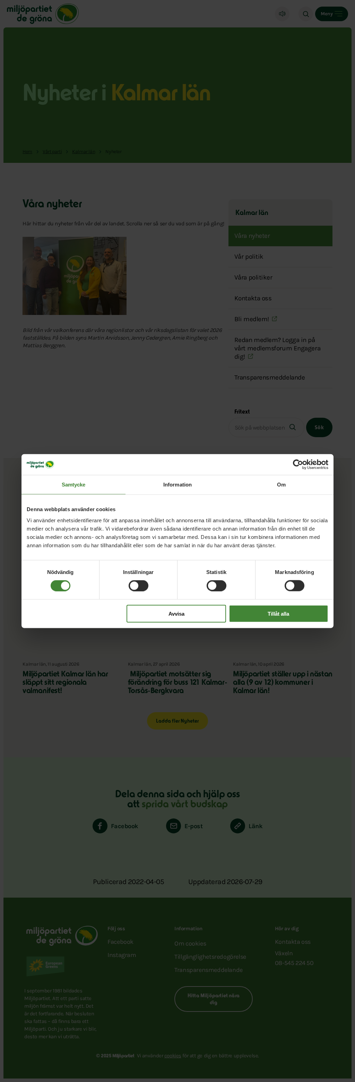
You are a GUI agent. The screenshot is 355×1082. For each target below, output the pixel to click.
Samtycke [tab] (74, 485)
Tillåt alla (278, 613)
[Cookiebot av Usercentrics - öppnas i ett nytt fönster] (298, 464)
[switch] (138, 585)
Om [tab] (281, 485)
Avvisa (176, 613)
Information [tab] (177, 485)
